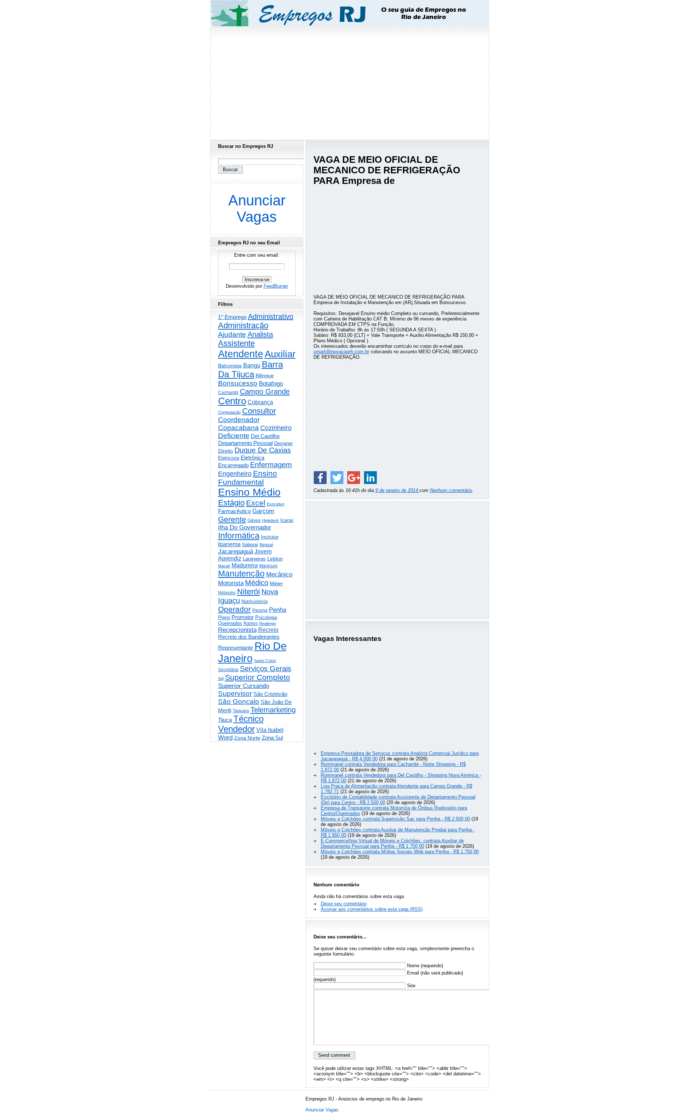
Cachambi (228, 392)
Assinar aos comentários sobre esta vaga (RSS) (372, 909)
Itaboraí (250, 544)
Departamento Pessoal (245, 443)
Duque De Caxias (262, 450)
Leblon (275, 559)
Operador (234, 609)
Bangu (251, 365)
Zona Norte (247, 738)
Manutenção (241, 573)
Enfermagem (271, 465)
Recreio (268, 630)
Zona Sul (272, 738)
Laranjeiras (254, 559)
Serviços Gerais (265, 669)
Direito (225, 451)
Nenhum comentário (451, 490)
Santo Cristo (265, 660)
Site (410, 985)
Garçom (263, 511)
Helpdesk (270, 520)
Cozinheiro (276, 428)
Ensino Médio (249, 492)
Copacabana (238, 428)
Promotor (243, 617)
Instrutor (270, 537)
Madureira (245, 565)
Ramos (251, 623)
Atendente (240, 353)
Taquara (241, 710)
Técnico (248, 719)
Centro (232, 401)
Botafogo (271, 383)
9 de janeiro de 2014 (397, 490)
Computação (229, 412)
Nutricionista (254, 601)
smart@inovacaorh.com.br (341, 351)
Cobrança (260, 402)
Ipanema (229, 544)
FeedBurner (276, 286)
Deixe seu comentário (344, 903)
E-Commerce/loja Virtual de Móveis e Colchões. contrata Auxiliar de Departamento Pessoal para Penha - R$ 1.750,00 (392, 843)
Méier (276, 583)
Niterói (248, 591)
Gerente (232, 519)
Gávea (254, 520)
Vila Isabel (270, 730)
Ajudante (232, 334)
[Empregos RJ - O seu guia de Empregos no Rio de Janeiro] (343, 13)
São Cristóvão (270, 694)
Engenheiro (235, 473)
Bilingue (265, 375)
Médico (256, 583)
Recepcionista (237, 629)
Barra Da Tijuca (250, 369)
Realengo (267, 623)
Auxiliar (280, 354)
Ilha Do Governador (244, 527)
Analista (260, 334)
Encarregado (233, 465)
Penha (277, 609)
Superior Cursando (243, 685)
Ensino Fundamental (247, 477)
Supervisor (235, 693)
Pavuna (260, 610)
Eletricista (228, 458)
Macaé (224, 566)
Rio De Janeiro (252, 652)
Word (225, 737)
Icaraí (286, 520)
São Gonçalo (238, 701)
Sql (221, 678)
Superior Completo (257, 677)
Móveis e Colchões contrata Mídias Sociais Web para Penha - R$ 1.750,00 (400, 851)
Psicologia (266, 617)
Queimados (230, 623)
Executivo (275, 504)
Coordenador (239, 420)
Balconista (230, 366)
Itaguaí (266, 544)
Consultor (259, 411)
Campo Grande (265, 391)
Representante (235, 648)
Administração (243, 325)
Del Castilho (265, 436)
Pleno (224, 617)
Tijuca (225, 720)
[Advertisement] (349, 81)
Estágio (231, 502)
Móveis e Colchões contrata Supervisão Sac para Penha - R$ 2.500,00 (395, 819)
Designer (283, 443)
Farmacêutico (234, 511)
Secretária (228, 669)
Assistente (236, 343)
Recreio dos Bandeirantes (249, 637)
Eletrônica (252, 457)
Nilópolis (227, 592)
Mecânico (279, 574)
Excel (255, 503)
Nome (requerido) (424, 965)
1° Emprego (232, 317)
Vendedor (236, 729)
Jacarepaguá (235, 551)
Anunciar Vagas (256, 208)
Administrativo (270, 316)
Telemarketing (273, 710)
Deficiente (233, 436)
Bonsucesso (237, 383)
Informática (239, 535)
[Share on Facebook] (320, 477)
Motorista (231, 583)
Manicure (268, 565)
